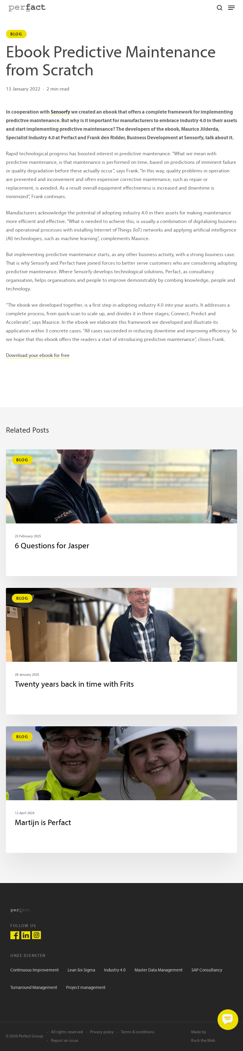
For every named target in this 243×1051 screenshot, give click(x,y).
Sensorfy (60, 112)
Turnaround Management (33, 988)
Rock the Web (203, 1041)
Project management (85, 988)
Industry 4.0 (115, 970)
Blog (16, 34)
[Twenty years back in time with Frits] (121, 651)
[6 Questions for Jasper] (121, 512)
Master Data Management (159, 970)
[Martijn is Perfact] (121, 789)
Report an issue (64, 1041)
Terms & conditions (137, 1032)
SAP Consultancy (206, 970)
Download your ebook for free (38, 355)
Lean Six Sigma (81, 970)
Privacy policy (102, 1032)
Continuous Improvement (34, 970)
